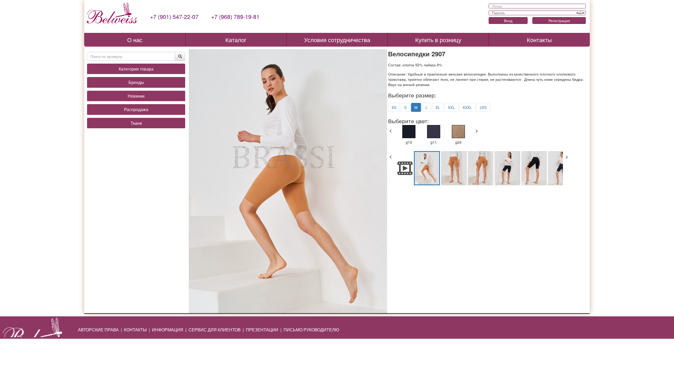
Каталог (235, 40)
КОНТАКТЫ (135, 330)
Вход (508, 20)
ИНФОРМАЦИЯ (167, 330)
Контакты (539, 40)
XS (393, 107)
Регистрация (559, 20)
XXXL (467, 107)
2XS (483, 107)
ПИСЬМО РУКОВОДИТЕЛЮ (311, 330)
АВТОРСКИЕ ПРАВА (98, 330)
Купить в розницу (438, 40)
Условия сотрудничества (337, 40)
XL (437, 107)
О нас (134, 40)
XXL (451, 107)
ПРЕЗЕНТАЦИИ (262, 330)
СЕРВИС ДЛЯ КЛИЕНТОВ (215, 330)
